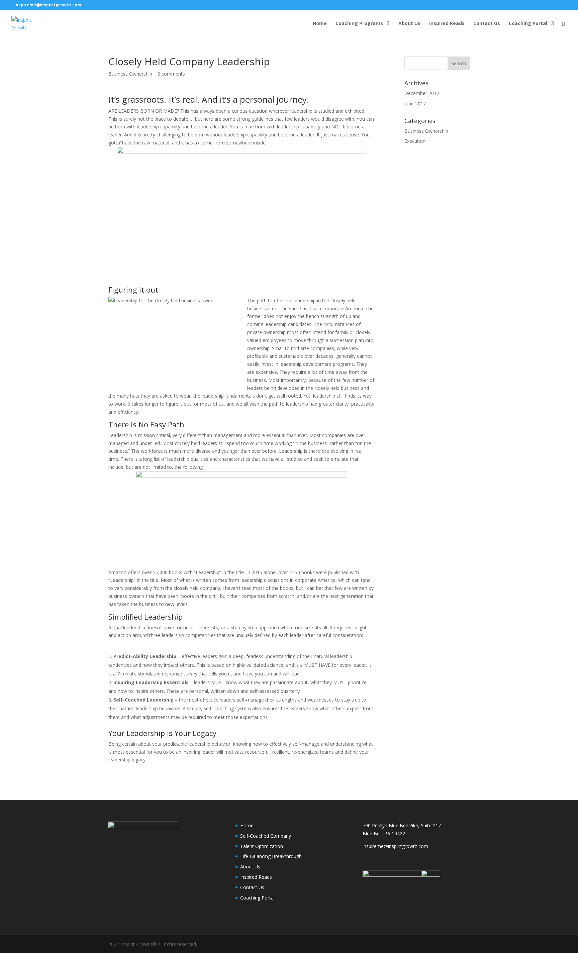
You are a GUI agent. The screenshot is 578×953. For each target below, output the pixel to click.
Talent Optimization (261, 846)
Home (320, 23)
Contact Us (486, 23)
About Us (409, 23)
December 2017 (421, 93)
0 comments (171, 74)
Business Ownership (130, 74)
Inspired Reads (447, 23)
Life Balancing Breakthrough (271, 856)
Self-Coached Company (265, 836)
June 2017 (415, 103)
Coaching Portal (528, 23)
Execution (414, 141)
